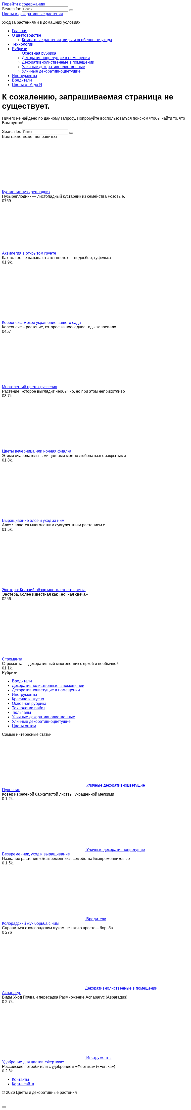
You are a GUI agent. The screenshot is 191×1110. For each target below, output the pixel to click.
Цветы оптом (24, 726)
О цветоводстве (26, 35)
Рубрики (19, 49)
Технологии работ (28, 708)
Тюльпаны (21, 712)
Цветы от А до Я (27, 85)
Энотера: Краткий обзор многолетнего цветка (44, 590)
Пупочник (11, 790)
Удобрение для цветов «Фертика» (33, 1062)
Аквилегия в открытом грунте (29, 253)
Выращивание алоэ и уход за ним (33, 520)
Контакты (20, 1079)
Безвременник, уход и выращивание (36, 854)
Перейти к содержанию (23, 4)
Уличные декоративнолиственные (53, 67)
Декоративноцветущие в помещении (56, 58)
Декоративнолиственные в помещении (58, 62)
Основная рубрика (39, 53)
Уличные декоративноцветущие (51, 71)
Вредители (22, 80)
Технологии (22, 44)
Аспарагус (11, 993)
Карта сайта (23, 1084)
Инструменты (24, 76)
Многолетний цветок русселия (29, 387)
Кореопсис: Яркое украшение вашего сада (41, 322)
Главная (19, 31)
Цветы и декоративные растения (32, 14)
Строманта (12, 659)
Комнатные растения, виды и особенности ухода (67, 40)
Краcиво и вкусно (28, 699)
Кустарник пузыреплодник (26, 192)
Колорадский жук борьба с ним (30, 923)
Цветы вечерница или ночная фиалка (36, 451)
